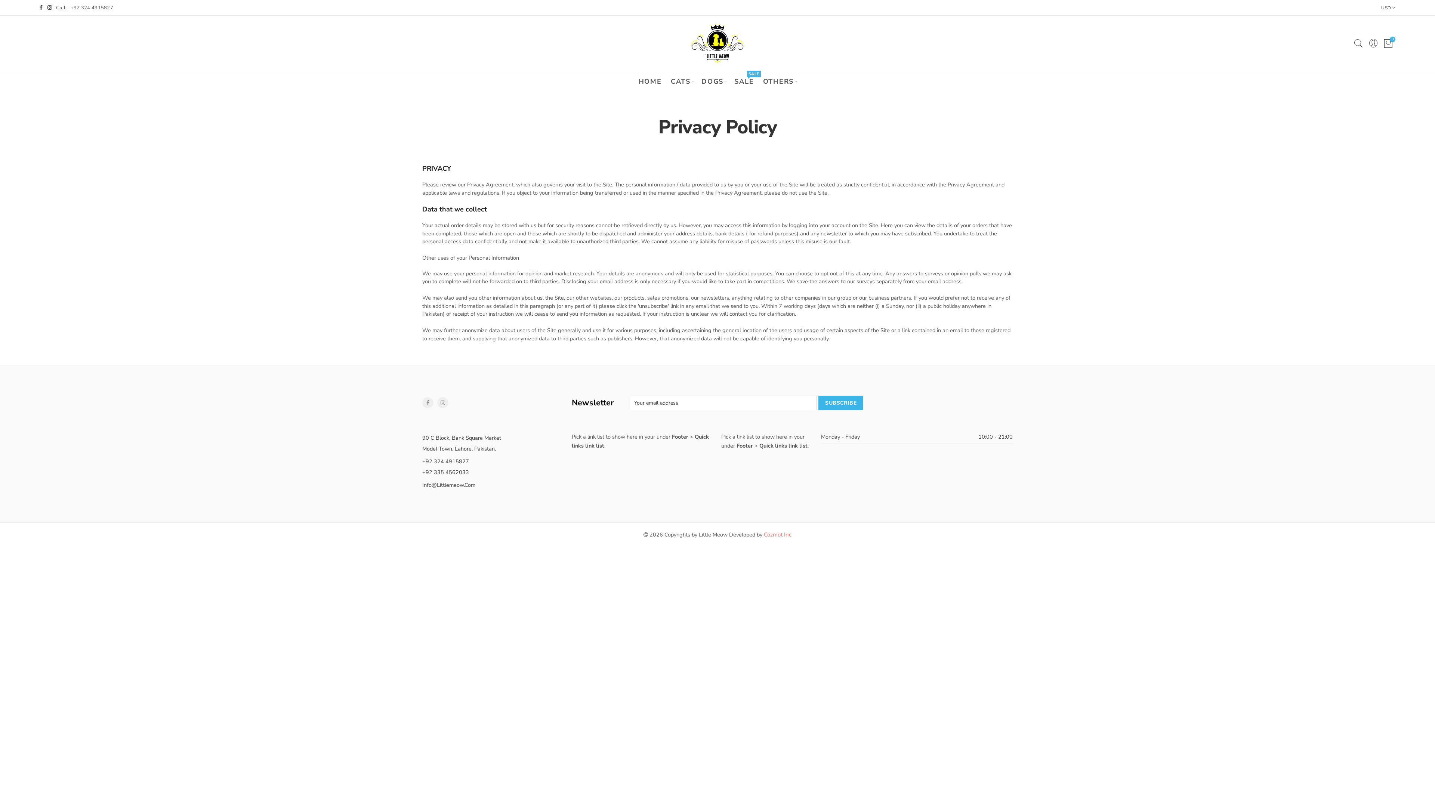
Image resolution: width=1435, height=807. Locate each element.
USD (1386, 8)
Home (650, 81)
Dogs (712, 81)
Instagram (442, 402)
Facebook (427, 402)
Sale (746, 79)
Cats (681, 81)
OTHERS (778, 81)
